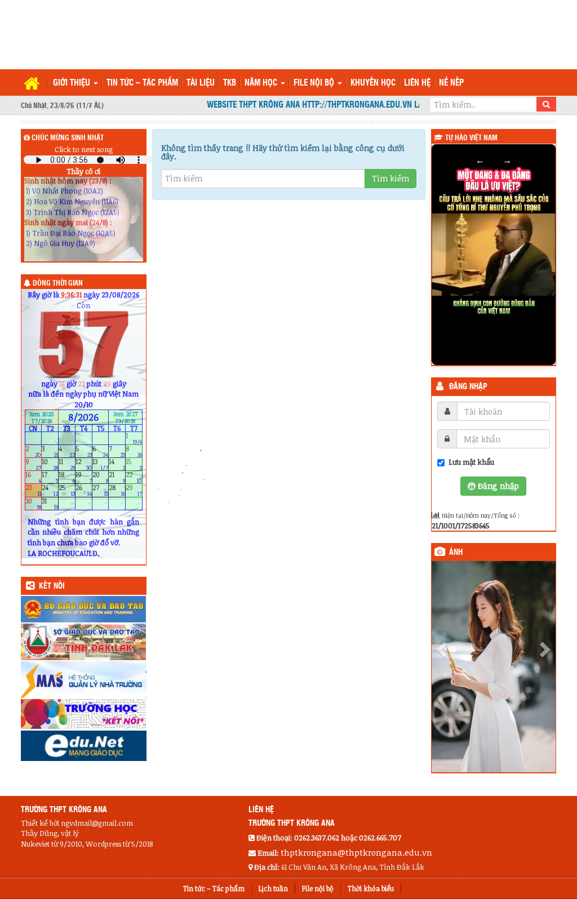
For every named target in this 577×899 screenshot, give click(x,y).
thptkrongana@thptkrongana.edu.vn (356, 852)
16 (33, 477)
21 (117, 477)
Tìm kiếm (390, 178)
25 (67, 490)
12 (84, 464)
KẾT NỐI (52, 586)
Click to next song (84, 149)
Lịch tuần (273, 888)
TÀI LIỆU (201, 83)
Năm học (262, 83)
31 (50, 503)
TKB (229, 83)
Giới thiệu (72, 83)
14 (117, 464)
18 (67, 477)
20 (100, 477)
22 (134, 477)
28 (117, 490)
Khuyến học (373, 83)
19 (84, 477)
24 (50, 490)
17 (50, 477)
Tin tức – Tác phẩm (142, 83)
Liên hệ (417, 83)
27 (100, 490)
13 (100, 464)
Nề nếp (451, 83)
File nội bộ (315, 83)
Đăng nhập (468, 387)
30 (33, 503)
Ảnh (456, 553)
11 (67, 464)
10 (50, 464)
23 (33, 490)
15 (134, 464)
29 (134, 490)
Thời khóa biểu (371, 888)
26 (84, 490)
